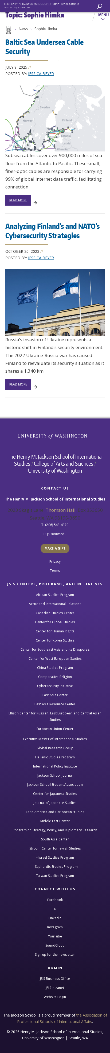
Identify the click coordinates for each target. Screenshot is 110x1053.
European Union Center (55, 728)
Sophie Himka (45, 28)
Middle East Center (55, 821)
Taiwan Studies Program (55, 875)
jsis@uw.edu (56, 534)
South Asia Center (55, 839)
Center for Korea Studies (55, 640)
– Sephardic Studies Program (55, 866)
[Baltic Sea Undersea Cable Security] (55, 118)
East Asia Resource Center (54, 704)
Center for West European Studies (55, 658)
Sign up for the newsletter (55, 954)
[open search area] (99, 6)
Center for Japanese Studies (55, 793)
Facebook (55, 900)
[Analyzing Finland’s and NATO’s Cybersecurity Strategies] (55, 302)
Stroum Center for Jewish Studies (55, 848)
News (23, 28)
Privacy (55, 561)
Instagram (55, 927)
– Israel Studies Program (55, 857)
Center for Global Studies (55, 622)
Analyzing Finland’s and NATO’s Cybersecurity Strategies (52, 230)
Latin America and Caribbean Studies (55, 812)
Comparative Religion (55, 676)
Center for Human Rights (55, 631)
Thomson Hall (61, 510)
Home (8, 30)
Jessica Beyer (41, 73)
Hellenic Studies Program (55, 757)
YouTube (55, 936)
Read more (18, 200)
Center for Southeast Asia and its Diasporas (55, 649)
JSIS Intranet (55, 987)
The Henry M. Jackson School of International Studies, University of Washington (44, 4)
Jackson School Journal (55, 775)
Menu (103, 14)
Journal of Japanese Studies (55, 802)
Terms (55, 570)
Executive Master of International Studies (55, 739)
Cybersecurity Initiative (55, 686)
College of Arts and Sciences (63, 463)
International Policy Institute (55, 766)
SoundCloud (55, 945)
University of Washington (55, 436)
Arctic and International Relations (55, 604)
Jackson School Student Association (55, 784)
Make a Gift (55, 548)
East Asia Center (55, 695)
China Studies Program (55, 667)
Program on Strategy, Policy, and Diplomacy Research (55, 830)
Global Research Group (55, 748)
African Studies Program (55, 594)
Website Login (55, 997)
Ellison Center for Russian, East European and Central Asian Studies (55, 716)
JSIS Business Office (55, 978)
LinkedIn (55, 918)
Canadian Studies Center (55, 613)
